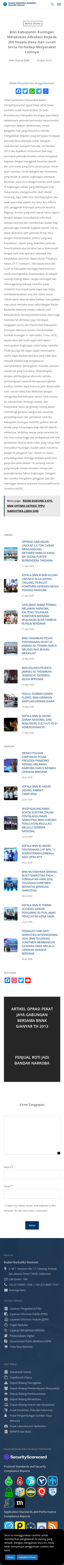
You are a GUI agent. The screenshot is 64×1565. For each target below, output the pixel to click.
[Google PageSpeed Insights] (42, 1526)
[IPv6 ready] (9, 1481)
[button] (59, 4)
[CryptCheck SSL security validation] (31, 1492)
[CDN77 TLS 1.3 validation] (9, 1492)
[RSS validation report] (53, 1526)
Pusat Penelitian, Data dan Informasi (31, 1410)
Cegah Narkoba (19, 1325)
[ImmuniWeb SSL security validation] (20, 1492)
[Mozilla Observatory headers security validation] (20, 1503)
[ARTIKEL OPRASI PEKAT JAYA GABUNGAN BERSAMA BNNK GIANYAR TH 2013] (32, 1018)
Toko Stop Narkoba (21, 1346)
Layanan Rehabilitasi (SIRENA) (27, 1330)
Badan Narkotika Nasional (21, 1262)
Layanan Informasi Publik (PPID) (28, 1314)
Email (8, 1186)
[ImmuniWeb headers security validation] (9, 1503)
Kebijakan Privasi (27, 1557)
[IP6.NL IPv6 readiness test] (20, 1481)
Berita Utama (32, 23)
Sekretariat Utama (20, 1372)
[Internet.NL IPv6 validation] (31, 1481)
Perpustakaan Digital (22, 1335)
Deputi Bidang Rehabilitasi (25, 1399)
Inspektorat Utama (21, 1377)
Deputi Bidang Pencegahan (25, 1382)
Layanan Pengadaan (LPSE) (25, 1308)
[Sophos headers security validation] (53, 1492)
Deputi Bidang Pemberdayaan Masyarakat (34, 1388)
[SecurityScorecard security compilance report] (25, 1457)
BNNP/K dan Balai (20, 1431)
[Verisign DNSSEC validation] (42, 1481)
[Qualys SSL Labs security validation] (42, 1492)
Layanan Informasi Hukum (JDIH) (29, 1319)
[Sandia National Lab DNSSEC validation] (53, 1481)
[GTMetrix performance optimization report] (9, 1526)
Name (8, 1167)
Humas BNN (22, 60)
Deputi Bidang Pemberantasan (28, 1393)
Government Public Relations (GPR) (30, 1341)
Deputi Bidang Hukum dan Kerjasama (32, 1404)
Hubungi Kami (17, 1290)
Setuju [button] (10, 1557)
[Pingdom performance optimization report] (20, 1526)
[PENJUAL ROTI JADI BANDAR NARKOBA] (32, 1060)
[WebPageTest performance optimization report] (31, 1526)
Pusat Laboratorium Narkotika (27, 1426)
